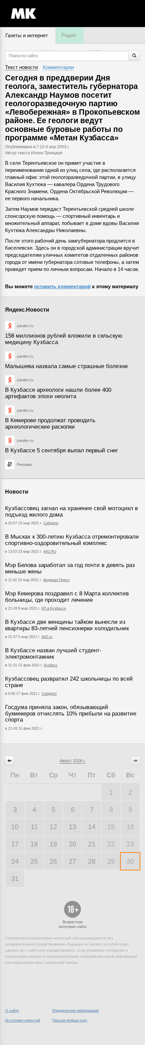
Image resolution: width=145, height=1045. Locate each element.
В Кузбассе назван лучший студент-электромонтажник (53, 653)
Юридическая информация (75, 1010)
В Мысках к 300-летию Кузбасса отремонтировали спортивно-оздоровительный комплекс (72, 539)
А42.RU (50, 551)
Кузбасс (51, 665)
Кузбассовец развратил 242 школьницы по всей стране (69, 682)
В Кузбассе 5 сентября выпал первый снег (61, 450)
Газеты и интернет (26, 35)
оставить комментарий (62, 286)
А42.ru (46, 637)
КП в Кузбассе (53, 608)
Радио (68, 35)
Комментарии (58, 67)
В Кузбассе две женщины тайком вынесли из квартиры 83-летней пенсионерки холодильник (67, 625)
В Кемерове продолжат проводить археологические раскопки (50, 423)
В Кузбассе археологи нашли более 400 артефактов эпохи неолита (58, 393)
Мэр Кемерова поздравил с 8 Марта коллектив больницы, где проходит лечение (67, 596)
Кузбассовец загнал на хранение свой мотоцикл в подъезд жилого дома (71, 511)
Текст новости (21, 67)
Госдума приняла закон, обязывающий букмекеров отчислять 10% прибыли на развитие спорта (70, 713)
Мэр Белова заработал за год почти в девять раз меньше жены (70, 568)
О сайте (12, 1010)
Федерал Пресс (56, 580)
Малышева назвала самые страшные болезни (66, 366)
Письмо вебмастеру (69, 1020)
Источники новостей (22, 1020)
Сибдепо (51, 523)
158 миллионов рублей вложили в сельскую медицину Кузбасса (63, 339)
